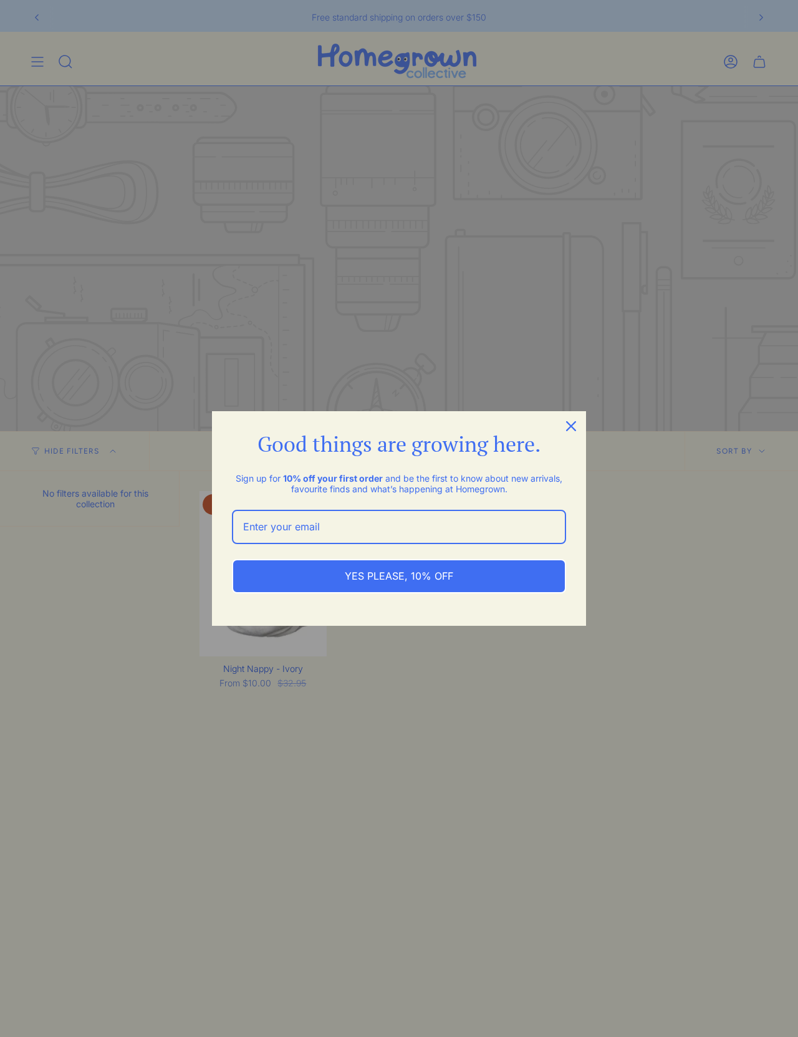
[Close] (571, 426)
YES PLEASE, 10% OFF (399, 576)
